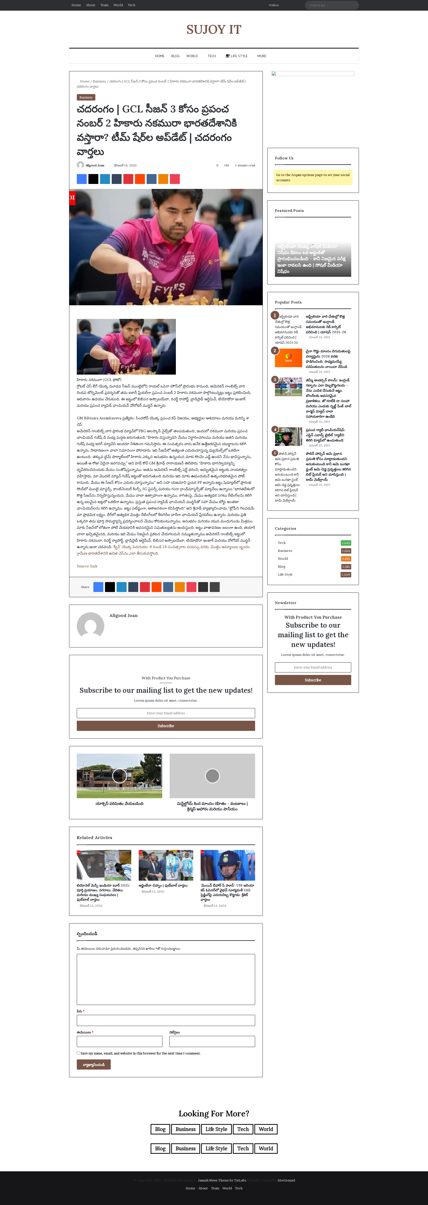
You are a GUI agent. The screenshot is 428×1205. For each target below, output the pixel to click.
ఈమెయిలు (85, 1032)
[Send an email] (106, 165)
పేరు (80, 1011)
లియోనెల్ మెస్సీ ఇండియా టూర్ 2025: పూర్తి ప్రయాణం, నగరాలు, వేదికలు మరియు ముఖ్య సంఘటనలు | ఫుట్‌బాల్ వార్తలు (103, 892)
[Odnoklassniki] (163, 179)
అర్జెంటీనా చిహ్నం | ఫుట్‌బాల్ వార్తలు (163, 885)
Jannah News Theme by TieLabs (222, 1180)
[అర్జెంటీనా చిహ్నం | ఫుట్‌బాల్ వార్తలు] (166, 865)
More (261, 56)
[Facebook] (82, 179)
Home (76, 5)
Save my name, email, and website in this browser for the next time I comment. (141, 1053)
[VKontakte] (152, 179)
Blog (175, 56)
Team (104, 5)
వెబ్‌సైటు (174, 1032)
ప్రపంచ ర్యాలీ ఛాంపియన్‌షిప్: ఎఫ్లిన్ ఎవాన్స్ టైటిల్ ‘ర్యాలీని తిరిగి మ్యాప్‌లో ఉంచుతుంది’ (325, 435)
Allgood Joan (95, 165)
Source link (87, 566)
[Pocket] (175, 179)
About (90, 5)
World (118, 5)
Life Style (239, 56)
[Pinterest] (128, 179)
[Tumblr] (117, 179)
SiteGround (286, 1180)
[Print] (215, 587)
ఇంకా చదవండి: (101, 546)
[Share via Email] (203, 587)
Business (99, 81)
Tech (131, 5)
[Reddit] (140, 179)
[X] (93, 179)
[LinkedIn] (105, 179)
